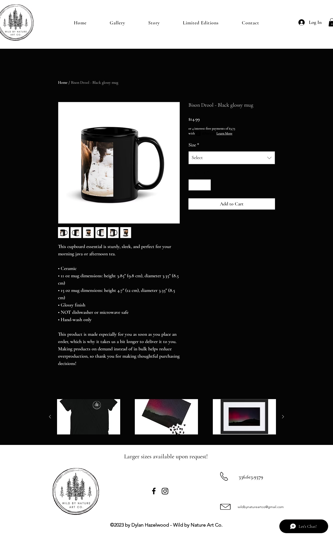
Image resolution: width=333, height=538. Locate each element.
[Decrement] (193, 185)
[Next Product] (283, 417)
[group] (166, 417)
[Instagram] (165, 491)
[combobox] (231, 157)
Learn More (224, 133)
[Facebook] (153, 491)
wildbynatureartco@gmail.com (261, 507)
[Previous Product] (50, 417)
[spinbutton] (199, 185)
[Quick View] (88, 417)
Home (63, 82)
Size (193, 145)
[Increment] (206, 185)
